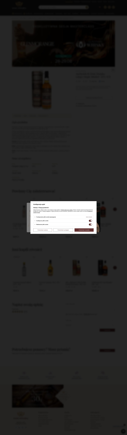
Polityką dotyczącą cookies (67, 209)
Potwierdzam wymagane (63, 230)
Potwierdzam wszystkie (84, 230)
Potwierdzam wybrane (43, 230)
